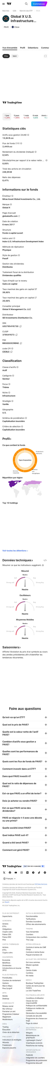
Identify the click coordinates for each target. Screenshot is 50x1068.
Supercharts (7, 916)
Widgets (29, 1033)
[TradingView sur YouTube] (15, 872)
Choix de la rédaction (10, 1032)
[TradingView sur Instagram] (21, 872)
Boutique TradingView (34, 983)
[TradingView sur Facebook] (10, 872)
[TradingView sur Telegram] (33, 872)
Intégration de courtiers (35, 1058)
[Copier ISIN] (20, 326)
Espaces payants (9, 1048)
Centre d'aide (31, 970)
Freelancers (7, 1045)
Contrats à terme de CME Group (36, 948)
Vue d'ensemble (32, 932)
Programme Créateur (10, 1014)
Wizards (5, 1042)
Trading (5, 1027)
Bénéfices (6, 963)
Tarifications (31, 919)
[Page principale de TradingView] (9, 4)
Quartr (7, 902)
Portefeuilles (7, 978)
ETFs (4, 926)
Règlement (6, 1017)
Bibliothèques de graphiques (32, 1036)
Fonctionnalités (32, 916)
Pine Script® (7, 988)
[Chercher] (26, 3)
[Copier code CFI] (11, 352)
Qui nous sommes (33, 962)
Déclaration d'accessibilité (36, 1013)
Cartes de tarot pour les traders (35, 987)
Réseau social (7, 1006)
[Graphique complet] (45, 56)
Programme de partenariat (36, 1060)
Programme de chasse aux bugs (36, 1019)
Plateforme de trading (34, 1046)
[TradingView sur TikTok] (39, 872)
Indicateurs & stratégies (11, 1040)
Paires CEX (6, 934)
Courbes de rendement (11, 980)
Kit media (29, 976)
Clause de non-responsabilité (32, 1002)
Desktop (5, 999)
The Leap (29, 940)
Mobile (5, 996)
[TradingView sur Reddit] (45, 872)
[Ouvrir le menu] (3, 3)
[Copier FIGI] (21, 343)
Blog (27, 968)
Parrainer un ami (8, 1011)
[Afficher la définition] (28, 135)
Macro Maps (7, 986)
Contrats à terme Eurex (35, 952)
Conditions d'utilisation (35, 998)
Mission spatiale (32, 965)
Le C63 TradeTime (33, 991)
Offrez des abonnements (36, 924)
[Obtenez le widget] (45, 560)
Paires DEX (6, 937)
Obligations (6, 929)
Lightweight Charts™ (34, 1040)
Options (5, 983)
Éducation (6, 1030)
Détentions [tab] (33, 47)
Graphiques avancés (34, 1043)
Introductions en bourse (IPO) (11, 969)
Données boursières (34, 922)
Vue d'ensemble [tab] (9, 47)
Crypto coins (7, 932)
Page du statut (32, 1023)
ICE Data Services (41, 884)
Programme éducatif (34, 1063)
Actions (5, 924)
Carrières (29, 973)
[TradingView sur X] (4, 872)
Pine (4, 940)
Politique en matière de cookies (35, 1009)
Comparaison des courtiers (36, 937)
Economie (6, 960)
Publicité (29, 1055)
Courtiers (29, 934)
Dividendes (6, 965)
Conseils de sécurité (34, 1016)
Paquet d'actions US (34, 955)
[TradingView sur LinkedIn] (27, 872)
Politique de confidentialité (36, 1006)
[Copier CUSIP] (16, 335)
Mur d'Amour (7, 1009)
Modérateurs (7, 1019)
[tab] (6, 56)
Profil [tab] (22, 47)
